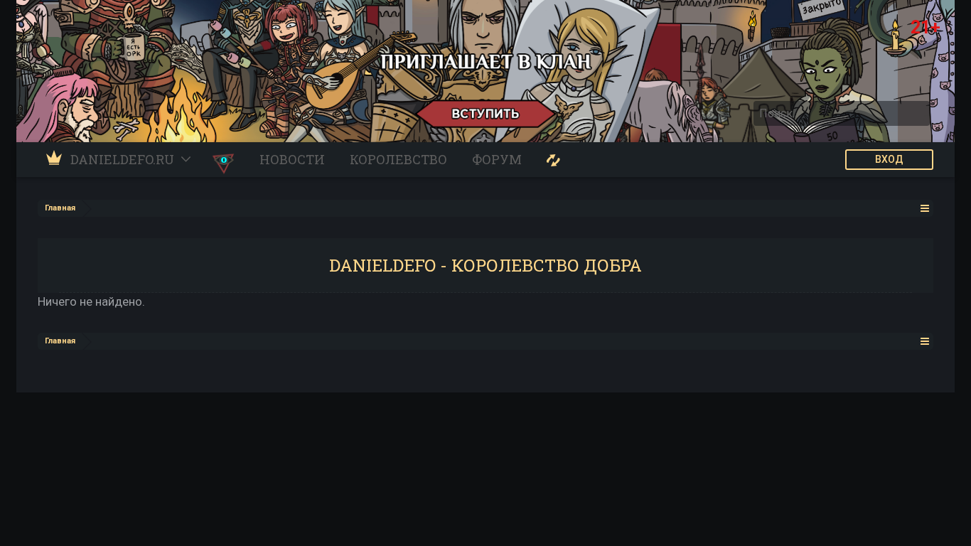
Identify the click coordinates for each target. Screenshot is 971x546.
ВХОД (889, 159)
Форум (497, 159)
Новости (292, 159)
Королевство (398, 159)
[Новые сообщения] (553, 159)
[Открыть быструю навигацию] (925, 208)
